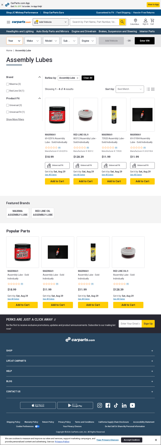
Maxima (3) (15, 84)
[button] (80, 4)
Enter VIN (145, 40)
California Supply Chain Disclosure (113, 422)
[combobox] (130, 89)
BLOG (9, 381)
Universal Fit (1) (17, 112)
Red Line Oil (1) (16, 91)
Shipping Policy (13, 422)
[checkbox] (7, 84)
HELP (9, 371)
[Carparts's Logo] (21, 22)
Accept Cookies (132, 440)
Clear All (87, 78)
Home (9, 50)
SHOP (9, 350)
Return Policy (48, 422)
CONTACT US (13, 391)
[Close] (156, 440)
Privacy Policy (64, 422)
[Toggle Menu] (8, 22)
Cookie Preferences (25, 426)
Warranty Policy (31, 422)
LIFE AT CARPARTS (16, 361)
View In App (153, 4)
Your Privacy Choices (72, 426)
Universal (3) (15, 105)
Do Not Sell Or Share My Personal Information (125, 426)
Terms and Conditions (84, 422)
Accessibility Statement (143, 422)
